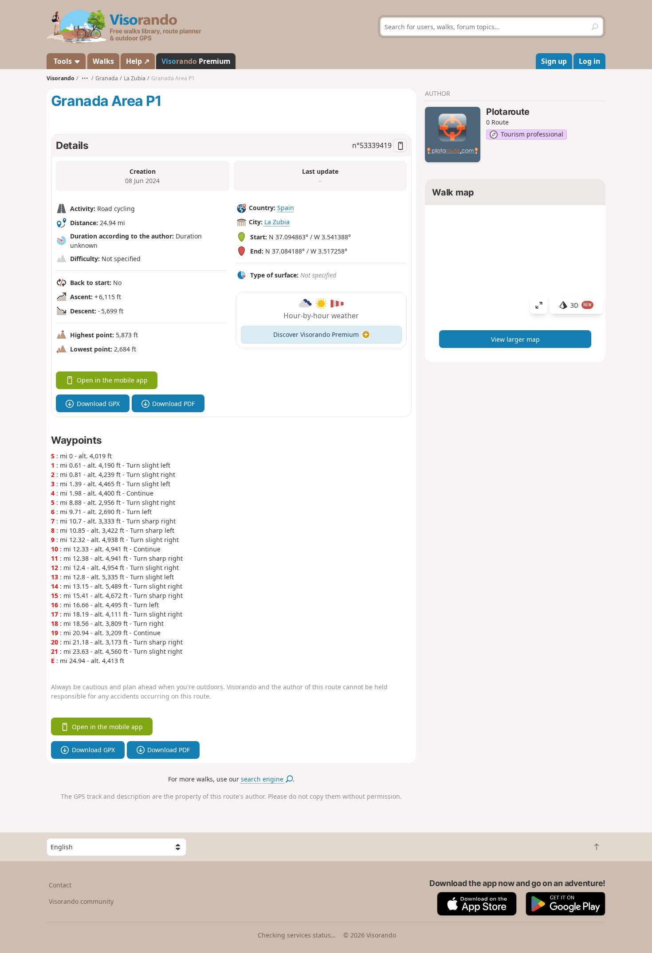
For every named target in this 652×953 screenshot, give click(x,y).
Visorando (61, 78)
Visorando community (81, 901)
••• (85, 78)
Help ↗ (137, 61)
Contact (60, 885)
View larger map (515, 339)
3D (581, 305)
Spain (285, 207)
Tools (63, 61)
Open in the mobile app (112, 380)
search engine (263, 779)
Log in (589, 61)
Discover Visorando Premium (316, 334)
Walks (103, 61)
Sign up (554, 61)
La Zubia (277, 222)
